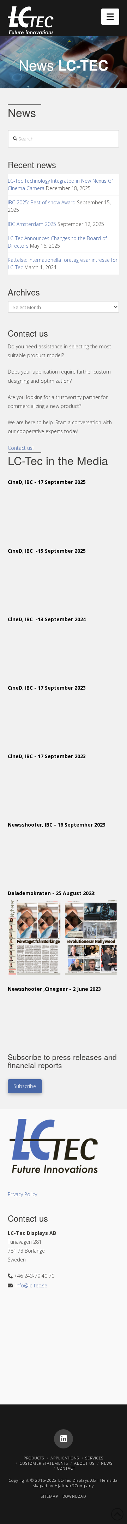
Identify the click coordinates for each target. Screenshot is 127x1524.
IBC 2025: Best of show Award (41, 202)
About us (84, 1463)
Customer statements (44, 1463)
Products (34, 1457)
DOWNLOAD (74, 1496)
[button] (110, 17)
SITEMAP (49, 1496)
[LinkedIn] (63, 1438)
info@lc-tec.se (31, 1285)
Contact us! (21, 447)
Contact (66, 1468)
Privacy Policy (22, 1194)
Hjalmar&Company (73, 1485)
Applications (64, 1457)
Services (94, 1457)
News (107, 1463)
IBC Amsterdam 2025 (32, 224)
